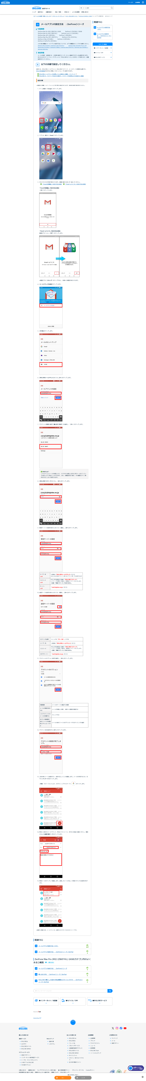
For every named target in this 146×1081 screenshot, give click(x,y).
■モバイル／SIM (47, 16)
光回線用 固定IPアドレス (75, 1048)
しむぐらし (52, 1044)
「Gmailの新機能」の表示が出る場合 (52, 184)
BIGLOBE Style (94, 1050)
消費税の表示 (31, 1070)
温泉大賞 (51, 1041)
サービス (130, 2)
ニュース (92, 1045)
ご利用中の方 (113, 1035)
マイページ (115, 1038)
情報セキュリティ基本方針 (42, 1072)
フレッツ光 (72, 1043)
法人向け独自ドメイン (75, 1062)
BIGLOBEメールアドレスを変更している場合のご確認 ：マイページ (57, 74)
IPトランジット (73, 1055)
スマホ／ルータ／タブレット (58, 16)
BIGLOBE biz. (73, 1038)
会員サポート (115, 1043)
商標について (54, 1072)
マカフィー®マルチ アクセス (76, 1058)
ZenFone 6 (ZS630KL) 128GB (85, 16)
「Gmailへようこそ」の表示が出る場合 (75, 184)
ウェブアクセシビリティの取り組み (46, 1070)
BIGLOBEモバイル (26, 1046)
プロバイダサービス (74, 1045)
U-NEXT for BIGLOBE (27, 1062)
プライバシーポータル (78, 1070)
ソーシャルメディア (95, 1053)
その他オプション (26, 1065)
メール (113, 1041)
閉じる (142, 1077)
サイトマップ (36, 1018)
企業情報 (137, 2)
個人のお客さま (23, 1035)
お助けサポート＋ (26, 1055)
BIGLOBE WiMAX (26, 1049)
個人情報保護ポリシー (64, 1070)
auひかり (23, 1044)
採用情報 (92, 1048)
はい (63, 1078)
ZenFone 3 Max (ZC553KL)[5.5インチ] (77, 45)
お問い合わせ (22, 1070)
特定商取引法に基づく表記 (26, 1072)
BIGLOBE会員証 (40, 71)
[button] (136, 1068)
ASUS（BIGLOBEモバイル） (72, 16)
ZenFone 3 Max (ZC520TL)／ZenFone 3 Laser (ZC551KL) (51, 45)
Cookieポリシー (90, 1070)
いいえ (83, 1078)
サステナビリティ (95, 1043)
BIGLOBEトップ (64, 1072)
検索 (110, 991)
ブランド (92, 1041)
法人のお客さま (71, 1035)
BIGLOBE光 (24, 1041)
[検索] (111, 8)
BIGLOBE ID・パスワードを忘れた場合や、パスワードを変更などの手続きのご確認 (61, 76)
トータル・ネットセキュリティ (29, 1060)
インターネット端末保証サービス (30, 1057)
